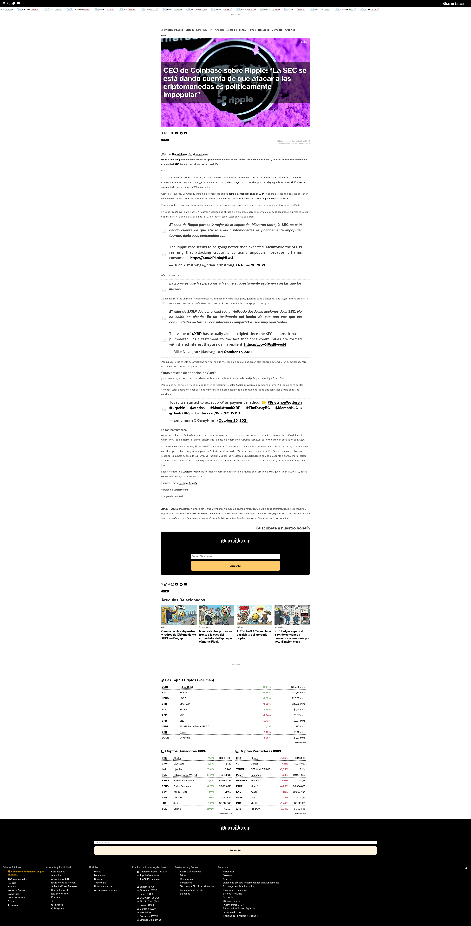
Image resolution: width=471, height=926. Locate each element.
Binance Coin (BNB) (150, 919)
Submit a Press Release (64, 886)
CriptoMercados (173, 29)
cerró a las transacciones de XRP (246, 193)
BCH (150, 9)
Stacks (177, 758)
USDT (165, 686)
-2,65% (163, 9)
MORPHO (241, 780)
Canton (255, 763)
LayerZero (178, 763)
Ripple (163, 36)
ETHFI (239, 786)
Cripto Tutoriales (16, 897)
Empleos (55, 897)
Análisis (219, 29)
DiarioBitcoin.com (299, 743)
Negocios (99, 878)
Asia (162, 627)
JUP (164, 803)
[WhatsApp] (166, 133)
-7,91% (187, 9)
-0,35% (44, 9)
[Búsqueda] (9, 3)
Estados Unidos (205, 627)
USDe (224, 9)
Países (97, 871)
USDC (165, 698)
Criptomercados (18, 879)
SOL (164, 709)
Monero (177, 797)
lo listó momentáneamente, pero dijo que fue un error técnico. (258, 198)
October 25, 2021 (233, 420)
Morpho (255, 780)
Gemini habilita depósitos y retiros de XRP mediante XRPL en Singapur (178, 634)
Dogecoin (185, 737)
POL (164, 774)
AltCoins (240, 627)
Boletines (185, 893)
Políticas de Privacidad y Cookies (240, 915)
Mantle (254, 803)
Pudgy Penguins (182, 786)
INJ (164, 769)
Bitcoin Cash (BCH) (149, 901)
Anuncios (56, 875)
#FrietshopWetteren (285, 402)
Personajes (186, 882)
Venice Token (180, 791)
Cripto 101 (228, 897)
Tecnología (100, 882)
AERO (165, 780)
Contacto (277, 29)
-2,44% (139, 9)
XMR (76, 9)
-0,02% (213, 9)
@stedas (197, 408)
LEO (55, 9)
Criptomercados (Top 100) (153, 871)
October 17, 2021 (238, 352)
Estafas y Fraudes (232, 893)
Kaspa (254, 791)
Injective (177, 769)
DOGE (165, 737)
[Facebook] (169, 133)
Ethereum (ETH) (148, 890)
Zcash (183, 732)
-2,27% (114, 9)
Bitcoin (189, 29)
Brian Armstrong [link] (170, 159)
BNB (164, 720)
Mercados (99, 875)
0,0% (239, 9)
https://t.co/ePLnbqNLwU (211, 258)
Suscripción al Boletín (191, 890)
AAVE (239, 797)
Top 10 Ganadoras (149, 875)
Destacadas (186, 878)
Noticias (12, 882)
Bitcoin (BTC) (146, 886)
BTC (164, 692)
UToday (183, 482)
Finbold (193, 482)
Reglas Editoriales (60, 890)
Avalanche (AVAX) (148, 916)
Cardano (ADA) (147, 908)
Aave (253, 797)
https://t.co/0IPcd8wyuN (265, 344)
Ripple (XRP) (146, 894)
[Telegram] (182, 133)
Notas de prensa (103, 886)
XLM (125, 9)
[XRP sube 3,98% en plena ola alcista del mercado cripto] (254, 615)
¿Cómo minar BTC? (233, 904)
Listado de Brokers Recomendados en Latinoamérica (251, 882)
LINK (32, 9)
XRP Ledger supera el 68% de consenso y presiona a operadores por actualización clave (292, 636)
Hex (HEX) (145, 912)
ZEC (9, 9)
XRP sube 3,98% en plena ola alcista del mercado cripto (254, 634)
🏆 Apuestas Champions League (26, 872)
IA (211, 29)
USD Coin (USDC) (149, 897)
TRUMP (240, 769)
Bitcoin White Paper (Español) (239, 908)
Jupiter (177, 803)
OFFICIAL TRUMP (260, 769)
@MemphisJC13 (288, 408)
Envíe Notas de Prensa (63, 882)
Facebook (58, 904)
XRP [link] (176, 164)
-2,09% (21, 9)
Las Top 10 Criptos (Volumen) (189, 680)
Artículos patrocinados (106, 890)
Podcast (14, 904)
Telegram (58, 908)
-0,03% (65, 9)
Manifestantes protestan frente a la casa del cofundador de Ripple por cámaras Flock (216, 636)
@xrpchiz (177, 408)
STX (164, 758)
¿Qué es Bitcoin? (232, 901)
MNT (239, 803)
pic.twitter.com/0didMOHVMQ (214, 413)
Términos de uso (232, 912)
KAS (238, 791)
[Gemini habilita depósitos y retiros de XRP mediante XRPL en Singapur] (179, 615)
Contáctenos (58, 871)
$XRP (197, 334)
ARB (238, 808)
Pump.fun (256, 774)
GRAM (275, 9)
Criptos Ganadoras (180, 751)
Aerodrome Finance (184, 780)
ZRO (164, 763)
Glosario (12, 901)
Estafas (12, 886)
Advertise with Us (60, 878)
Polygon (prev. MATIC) (185, 774)
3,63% (89, 9)
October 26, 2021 (250, 265)
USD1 (249, 9)
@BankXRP (179, 413)
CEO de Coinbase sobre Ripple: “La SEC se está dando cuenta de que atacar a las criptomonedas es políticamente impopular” (235, 82)
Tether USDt (186, 686)
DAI (198, 9)
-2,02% (286, 9)
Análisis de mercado (190, 871)
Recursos (263, 29)
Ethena (254, 758)
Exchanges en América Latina (238, 886)
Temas (252, 29)
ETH (164, 703)
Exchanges (13, 893)
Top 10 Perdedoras (149, 878)
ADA (100, 9)
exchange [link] (234, 182)
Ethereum (201, 29)
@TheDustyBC (257, 408)
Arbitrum (255, 808)
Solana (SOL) (146, 905)
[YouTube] (177, 133)
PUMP (239, 774)
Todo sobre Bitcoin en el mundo (197, 886)
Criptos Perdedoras (255, 751)
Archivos (290, 29)
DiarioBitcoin (179, 154)
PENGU (166, 786)
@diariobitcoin (200, 154)
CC (173, 9)
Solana (183, 709)
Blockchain (278, 627)
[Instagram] (173, 133)
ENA (238, 758)
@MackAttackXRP (224, 408)
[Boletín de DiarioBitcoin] (186, 133)
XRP (164, 715)
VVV (164, 791)
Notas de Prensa (236, 29)
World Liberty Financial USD (194, 726)
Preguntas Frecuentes (235, 890)
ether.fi (254, 786)
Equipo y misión (59, 893)
